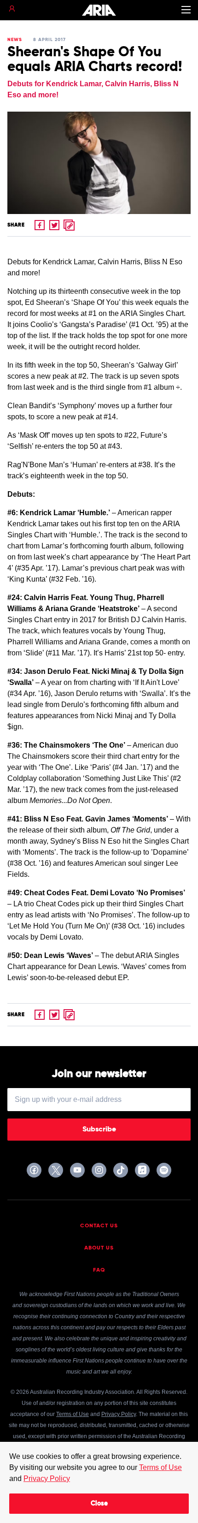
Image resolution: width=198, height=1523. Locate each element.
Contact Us (99, 1226)
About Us (99, 1248)
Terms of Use (160, 1467)
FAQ (99, 1270)
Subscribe (99, 1129)
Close (99, 1503)
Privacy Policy (46, 1478)
